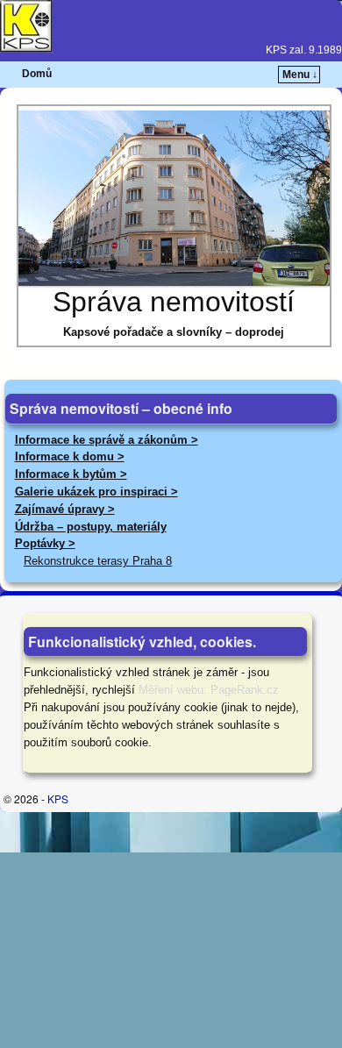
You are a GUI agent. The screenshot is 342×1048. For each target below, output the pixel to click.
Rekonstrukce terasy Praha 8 (98, 560)
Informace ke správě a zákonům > (106, 439)
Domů (37, 74)
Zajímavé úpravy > (65, 509)
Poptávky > (45, 543)
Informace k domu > (70, 456)
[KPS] (171, 26)
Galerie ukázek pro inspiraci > (96, 491)
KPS (57, 798)
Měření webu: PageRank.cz (209, 689)
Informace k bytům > (71, 474)
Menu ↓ (299, 74)
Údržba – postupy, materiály (91, 526)
